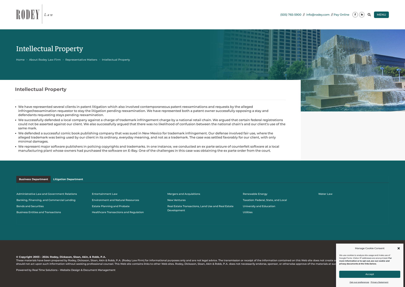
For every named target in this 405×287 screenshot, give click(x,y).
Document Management (99, 270)
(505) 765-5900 (290, 14)
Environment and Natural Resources (115, 200)
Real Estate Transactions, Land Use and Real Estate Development (200, 208)
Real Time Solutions (44, 270)
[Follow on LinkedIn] (361, 14)
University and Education (259, 206)
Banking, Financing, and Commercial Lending (45, 200)
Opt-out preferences (359, 282)
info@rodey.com (318, 14)
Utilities (247, 212)
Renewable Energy (255, 193)
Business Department (33, 179)
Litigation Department (68, 179)
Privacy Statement (379, 282)
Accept (369, 274)
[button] (398, 248)
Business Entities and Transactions (38, 212)
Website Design (70, 270)
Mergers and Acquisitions (183, 193)
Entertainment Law (104, 193)
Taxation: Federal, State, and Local (265, 200)
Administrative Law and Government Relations (46, 193)
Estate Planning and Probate (111, 206)
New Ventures (176, 200)
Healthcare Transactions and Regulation (118, 212)
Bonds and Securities (30, 206)
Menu (381, 14)
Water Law (325, 193)
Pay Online (341, 14)
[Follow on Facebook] (355, 14)
